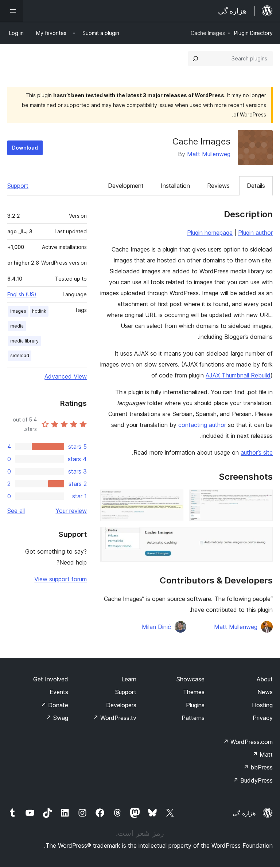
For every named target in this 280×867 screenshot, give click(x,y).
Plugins (195, 705)
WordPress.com (248, 741)
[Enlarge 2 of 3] (173, 499)
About (265, 679)
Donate (54, 705)
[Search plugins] (195, 58)
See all (16, 510)
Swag (57, 717)
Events (59, 692)
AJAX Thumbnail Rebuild (238, 375)
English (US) (21, 294)
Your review (71, 510)
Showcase (190, 679)
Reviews (218, 185)
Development (126, 185)
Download (25, 147)
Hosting (262, 705)
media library (24, 341)
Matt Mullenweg (208, 154)
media (17, 326)
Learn (128, 679)
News (265, 692)
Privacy (263, 717)
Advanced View (65, 376)
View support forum (60, 579)
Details (256, 185)
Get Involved (50, 679)
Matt (262, 754)
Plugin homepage (210, 232)
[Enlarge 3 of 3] (263, 537)
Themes (194, 692)
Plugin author (255, 232)
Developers (121, 705)
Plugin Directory (253, 33)
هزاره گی (244, 813)
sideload (19, 355)
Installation (175, 185)
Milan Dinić (156, 626)
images (18, 311)
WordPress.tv (114, 717)
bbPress (258, 767)
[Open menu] (11, 11)
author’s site (257, 452)
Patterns (193, 717)
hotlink (39, 311)
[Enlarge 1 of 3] (263, 499)
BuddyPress (253, 780)
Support (17, 185)
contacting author (202, 424)
